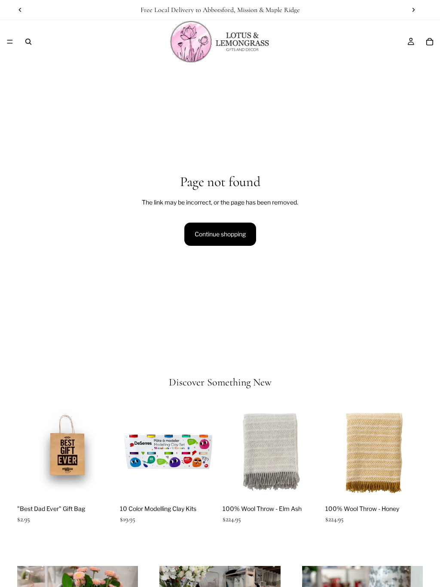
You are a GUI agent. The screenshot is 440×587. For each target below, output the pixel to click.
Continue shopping (220, 234)
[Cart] (429, 41)
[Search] (28, 41)
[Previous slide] (20, 9)
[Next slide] (413, 9)
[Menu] (10, 42)
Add (108, 487)
